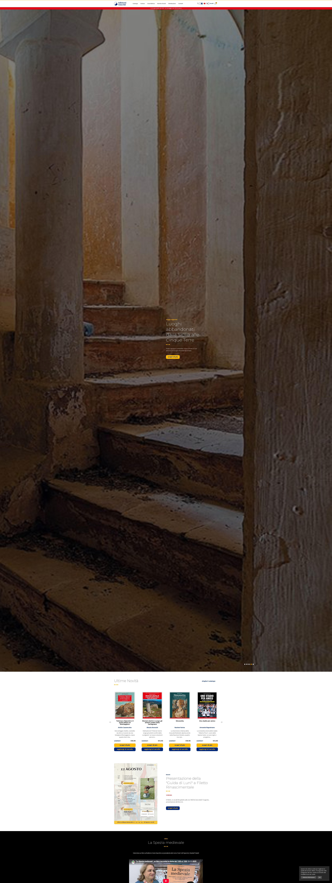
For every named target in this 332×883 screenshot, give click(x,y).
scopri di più (173, 350)
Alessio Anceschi (152, 727)
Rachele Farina (180, 727)
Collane (142, 3)
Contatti (180, 3)
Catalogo (135, 3)
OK (320, 877)
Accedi (211, 3)
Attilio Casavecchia (125, 727)
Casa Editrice (151, 3)
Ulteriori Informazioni (309, 877)
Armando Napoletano (207, 727)
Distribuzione (172, 3)
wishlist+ (117, 741)
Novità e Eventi (161, 3)
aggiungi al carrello (125, 749)
